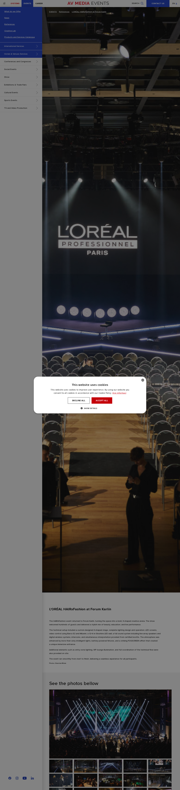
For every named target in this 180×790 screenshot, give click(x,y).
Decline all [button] (78, 400)
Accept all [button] (102, 400)
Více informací (119, 393)
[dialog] (90, 395)
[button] (90, 408)
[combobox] (142, 380)
